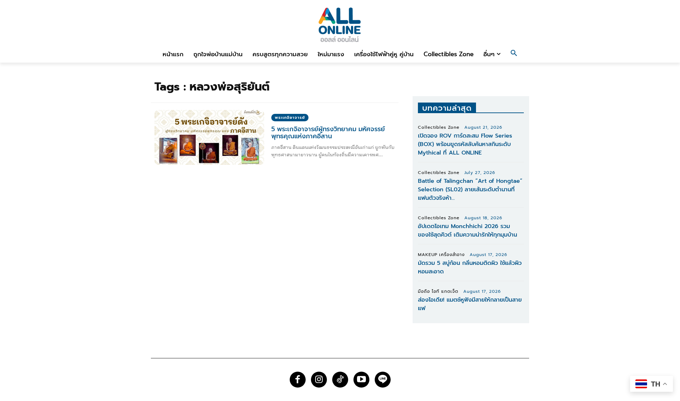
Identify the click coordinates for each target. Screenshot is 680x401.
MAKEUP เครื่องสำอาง (441, 254)
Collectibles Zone (438, 127)
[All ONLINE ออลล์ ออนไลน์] (340, 25)
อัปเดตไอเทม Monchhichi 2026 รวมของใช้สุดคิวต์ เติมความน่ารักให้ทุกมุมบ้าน (467, 230)
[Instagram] (319, 380)
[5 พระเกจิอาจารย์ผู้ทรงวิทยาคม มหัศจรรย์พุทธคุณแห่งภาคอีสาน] (209, 137)
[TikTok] (340, 380)
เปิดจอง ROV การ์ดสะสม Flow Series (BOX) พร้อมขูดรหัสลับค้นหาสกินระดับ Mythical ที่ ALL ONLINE (465, 144)
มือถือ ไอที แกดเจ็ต (438, 291)
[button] (513, 54)
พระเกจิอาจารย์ (290, 118)
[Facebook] (298, 380)
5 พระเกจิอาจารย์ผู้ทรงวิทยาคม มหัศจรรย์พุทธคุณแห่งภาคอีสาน (328, 132)
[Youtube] (361, 380)
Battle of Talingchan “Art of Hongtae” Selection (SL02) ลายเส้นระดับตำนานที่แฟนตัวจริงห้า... (470, 189)
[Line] (383, 380)
